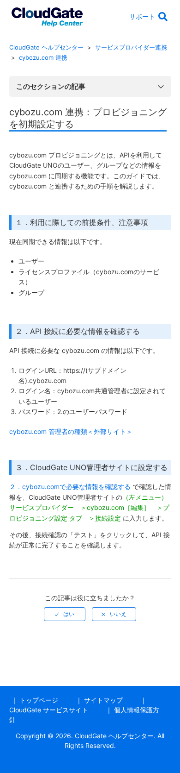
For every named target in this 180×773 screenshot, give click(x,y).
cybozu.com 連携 (43, 57)
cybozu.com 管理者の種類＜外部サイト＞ (70, 431)
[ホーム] (47, 15)
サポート (142, 16)
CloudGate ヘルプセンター (46, 47)
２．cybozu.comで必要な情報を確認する (70, 486)
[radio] (64, 614)
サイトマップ (103, 700)
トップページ (38, 700)
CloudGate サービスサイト (48, 710)
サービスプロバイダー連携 (131, 47)
